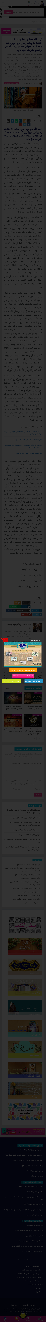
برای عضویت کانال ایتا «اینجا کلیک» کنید (23, 670)
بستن (5, 639)
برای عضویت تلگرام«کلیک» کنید (34, 681)
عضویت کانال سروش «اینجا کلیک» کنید (22, 675)
